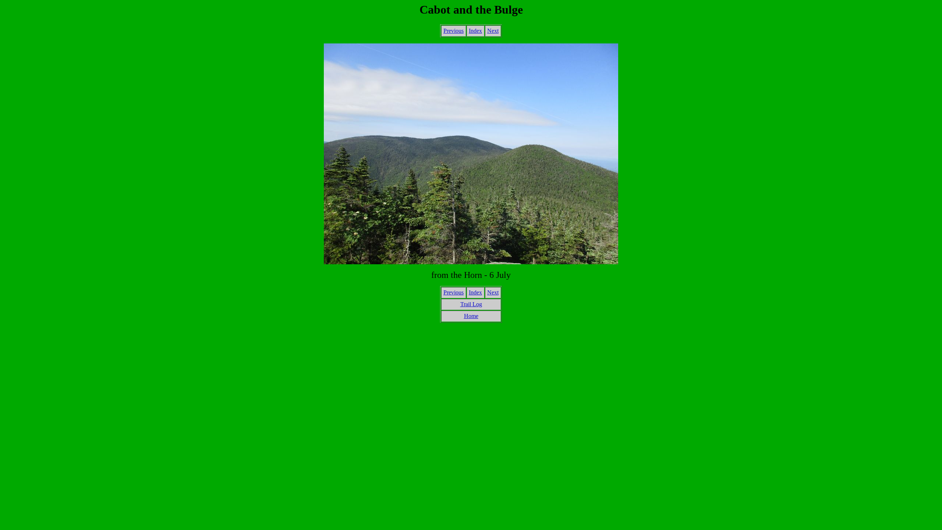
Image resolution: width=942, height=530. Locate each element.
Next (493, 31)
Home (471, 316)
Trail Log (471, 304)
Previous (453, 31)
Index (475, 31)
